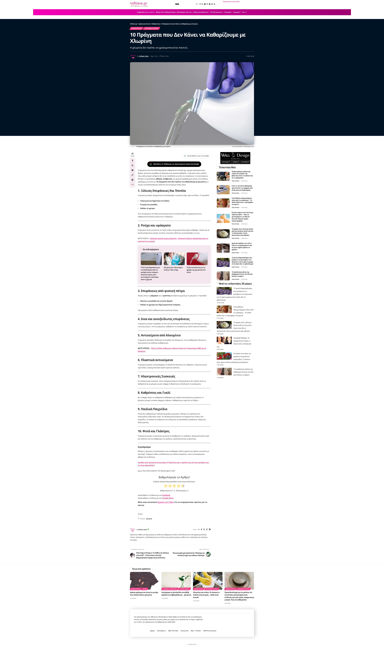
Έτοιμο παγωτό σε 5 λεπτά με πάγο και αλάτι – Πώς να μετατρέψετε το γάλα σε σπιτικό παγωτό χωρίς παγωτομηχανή (242, 217)
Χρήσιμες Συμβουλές (170, 589)
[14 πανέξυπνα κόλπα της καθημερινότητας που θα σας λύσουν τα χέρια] (223, 275)
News (144, 589)
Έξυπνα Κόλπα (184, 589)
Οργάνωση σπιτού (151, 28)
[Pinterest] (209, 4)
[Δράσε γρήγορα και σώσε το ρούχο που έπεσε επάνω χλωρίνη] (145, 581)
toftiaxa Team (144, 56)
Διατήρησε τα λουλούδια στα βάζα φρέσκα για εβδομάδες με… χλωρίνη (176, 593)
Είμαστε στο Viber (165, 502)
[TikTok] (212, 4)
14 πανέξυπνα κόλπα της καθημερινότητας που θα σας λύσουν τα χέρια (242, 274)
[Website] (199, 529)
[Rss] (214, 4)
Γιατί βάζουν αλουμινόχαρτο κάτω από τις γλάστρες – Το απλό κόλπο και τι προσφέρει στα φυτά (242, 201)
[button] (189, 4)
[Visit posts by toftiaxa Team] (132, 529)
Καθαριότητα (136, 28)
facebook (166, 495)
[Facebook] (200, 4)
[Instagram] (207, 4)
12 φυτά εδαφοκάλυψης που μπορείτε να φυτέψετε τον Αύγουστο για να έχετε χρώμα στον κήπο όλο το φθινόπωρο (242, 261)
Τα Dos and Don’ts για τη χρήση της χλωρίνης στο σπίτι (196, 269)
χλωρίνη (149, 519)
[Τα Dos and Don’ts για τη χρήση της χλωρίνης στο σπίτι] (197, 258)
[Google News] (205, 4)
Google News (167, 498)
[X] (202, 4)
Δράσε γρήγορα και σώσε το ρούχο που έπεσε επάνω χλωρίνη (144, 593)
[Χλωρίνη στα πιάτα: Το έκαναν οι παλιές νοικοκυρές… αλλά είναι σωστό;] (207, 581)
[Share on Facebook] (132, 160)
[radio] (166, 486)
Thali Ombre (235, 181)
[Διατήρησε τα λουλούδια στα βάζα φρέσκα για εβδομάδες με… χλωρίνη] (176, 581)
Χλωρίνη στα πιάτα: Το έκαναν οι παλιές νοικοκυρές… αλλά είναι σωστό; (206, 594)
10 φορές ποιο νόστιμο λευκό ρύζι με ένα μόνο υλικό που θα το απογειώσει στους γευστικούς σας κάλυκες (242, 232)
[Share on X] (132, 165)
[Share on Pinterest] (132, 170)
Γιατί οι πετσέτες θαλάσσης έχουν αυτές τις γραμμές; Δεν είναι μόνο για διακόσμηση (242, 188)
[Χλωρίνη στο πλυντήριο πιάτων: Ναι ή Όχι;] (174, 258)
